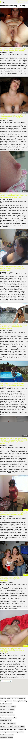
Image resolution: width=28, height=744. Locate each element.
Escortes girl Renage (5, 732)
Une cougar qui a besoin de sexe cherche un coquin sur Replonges (12, 384)
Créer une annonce (22, 2)
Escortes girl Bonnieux (6, 701)
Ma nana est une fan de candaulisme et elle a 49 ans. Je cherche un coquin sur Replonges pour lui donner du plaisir (13, 440)
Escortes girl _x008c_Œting (20, 701)
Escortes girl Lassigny (6, 726)
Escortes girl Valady (5, 698)
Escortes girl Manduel (6, 703)
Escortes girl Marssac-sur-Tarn (8, 718)
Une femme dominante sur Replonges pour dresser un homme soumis (13, 514)
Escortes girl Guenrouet (6, 737)
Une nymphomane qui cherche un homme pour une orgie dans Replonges (12, 578)
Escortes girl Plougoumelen (7, 715)
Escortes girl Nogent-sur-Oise (8, 723)
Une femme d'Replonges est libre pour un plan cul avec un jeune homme (14, 49)
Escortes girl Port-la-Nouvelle (8, 706)
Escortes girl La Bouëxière (7, 734)
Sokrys (2, 2)
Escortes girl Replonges (20, 729)
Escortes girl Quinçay (5, 720)
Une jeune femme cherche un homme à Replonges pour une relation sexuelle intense (13, 326)
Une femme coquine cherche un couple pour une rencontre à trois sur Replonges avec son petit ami (13, 195)
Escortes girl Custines (18, 732)
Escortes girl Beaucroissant (7, 709)
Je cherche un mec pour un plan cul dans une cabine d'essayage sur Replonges (13, 116)
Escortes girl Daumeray (6, 729)
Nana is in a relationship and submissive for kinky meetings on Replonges (12, 650)
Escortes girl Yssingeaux (6, 712)
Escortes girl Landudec (19, 726)
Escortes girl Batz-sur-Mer (18, 698)
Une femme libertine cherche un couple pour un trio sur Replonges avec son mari (12, 268)
